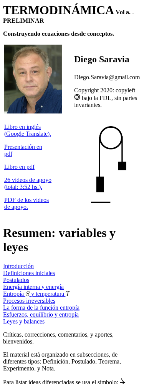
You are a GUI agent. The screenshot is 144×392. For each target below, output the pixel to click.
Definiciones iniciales (29, 273)
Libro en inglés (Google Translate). (27, 130)
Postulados (16, 280)
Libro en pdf (19, 166)
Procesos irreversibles (29, 300)
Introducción (18, 266)
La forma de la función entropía (41, 307)
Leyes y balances (24, 321)
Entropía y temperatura (34, 293)
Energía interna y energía (33, 287)
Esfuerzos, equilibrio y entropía (41, 314)
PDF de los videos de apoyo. (26, 203)
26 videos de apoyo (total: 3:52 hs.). (27, 183)
